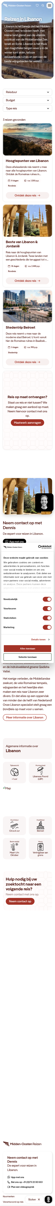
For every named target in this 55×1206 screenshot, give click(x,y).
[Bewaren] (46, 129)
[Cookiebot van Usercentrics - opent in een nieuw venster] (38, 547)
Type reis (11, 108)
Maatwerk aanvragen (27, 422)
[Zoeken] (43, 5)
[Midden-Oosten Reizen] (17, 6)
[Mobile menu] (49, 5)
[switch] (47, 607)
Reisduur (11, 92)
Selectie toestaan (27, 657)
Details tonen (38, 639)
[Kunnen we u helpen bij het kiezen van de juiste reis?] (37, 5)
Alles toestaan (27, 648)
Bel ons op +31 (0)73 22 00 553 (27, 1181)
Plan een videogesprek (22, 1186)
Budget (10, 100)
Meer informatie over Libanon (24, 717)
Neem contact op (20, 901)
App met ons (16, 541)
